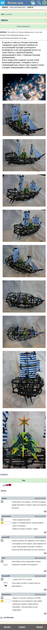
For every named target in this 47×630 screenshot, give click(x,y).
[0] (10, 485)
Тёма (3, 558)
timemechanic (6, 516)
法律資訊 (22, 627)
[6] (7, 485)
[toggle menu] (2, 3)
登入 (1, 617)
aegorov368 (5, 537)
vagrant (4, 498)
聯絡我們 (39, 627)
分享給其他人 (4, 474)
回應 (45, 511)
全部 (4, 485)
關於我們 (7, 627)
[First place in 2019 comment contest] (1, 523)
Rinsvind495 (6, 576)
